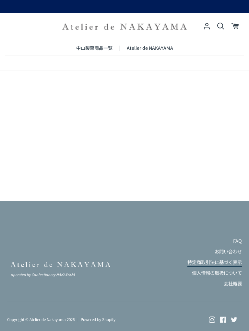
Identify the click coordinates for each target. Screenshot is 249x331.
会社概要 (233, 283)
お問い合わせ (228, 251)
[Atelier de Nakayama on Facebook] (223, 319)
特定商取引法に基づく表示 (214, 262)
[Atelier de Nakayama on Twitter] (234, 319)
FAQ (237, 240)
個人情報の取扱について (217, 272)
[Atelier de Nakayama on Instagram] (212, 319)
